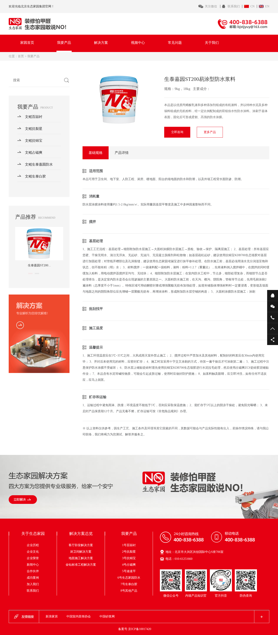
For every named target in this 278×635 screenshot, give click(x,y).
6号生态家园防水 (128, 577)
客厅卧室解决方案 (84, 545)
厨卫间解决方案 (85, 551)
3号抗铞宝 (129, 558)
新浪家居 (52, 616)
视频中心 (138, 42)
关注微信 (211, 6)
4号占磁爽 (129, 564)
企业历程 (33, 545)
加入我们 (33, 584)
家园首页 (27, 42)
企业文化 (33, 551)
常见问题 (175, 42)
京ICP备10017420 (139, 629)
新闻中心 (33, 564)
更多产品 (210, 132)
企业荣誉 (33, 558)
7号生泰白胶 (129, 584)
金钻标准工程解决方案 (81, 564)
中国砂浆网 (107, 616)
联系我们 (234, 6)
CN (252, 6)
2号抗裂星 (129, 551)
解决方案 (101, 42)
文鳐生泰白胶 (35, 176)
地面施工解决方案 (84, 558)
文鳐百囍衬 (33, 117)
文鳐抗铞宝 (33, 140)
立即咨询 (177, 132)
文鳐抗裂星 (33, 128)
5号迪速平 (129, 571)
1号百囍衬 (129, 545)
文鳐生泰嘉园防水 (39, 164)
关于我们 (212, 42)
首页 (21, 56)
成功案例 (33, 577)
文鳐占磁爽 (33, 152)
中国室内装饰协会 (78, 616)
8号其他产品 (129, 590)
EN (267, 6)
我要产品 (64, 42)
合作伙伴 (33, 571)
